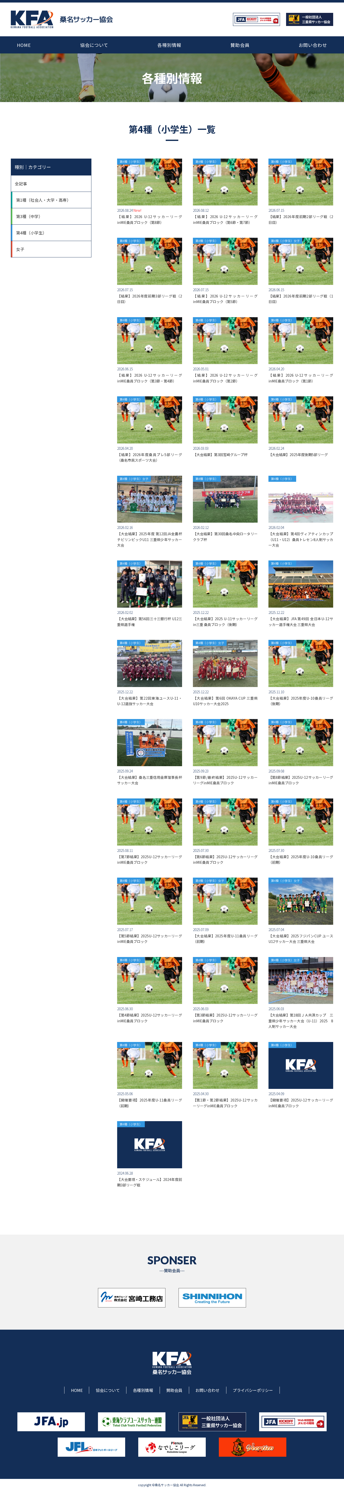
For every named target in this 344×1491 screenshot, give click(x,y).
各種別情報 (169, 45)
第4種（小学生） (31, 233)
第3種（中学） (29, 216)
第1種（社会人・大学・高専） (43, 200)
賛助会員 (240, 45)
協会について (94, 45)
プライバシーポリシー (253, 1390)
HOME (24, 45)
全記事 (21, 184)
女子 (20, 249)
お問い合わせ (313, 45)
